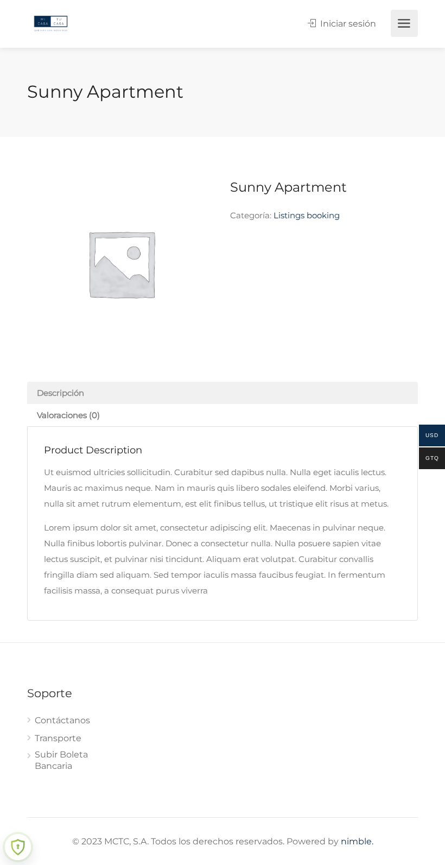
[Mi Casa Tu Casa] (50, 22)
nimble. (357, 841)
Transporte (58, 738)
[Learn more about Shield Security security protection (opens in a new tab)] (18, 847)
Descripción (60, 393)
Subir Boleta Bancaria (61, 760)
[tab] (222, 393)
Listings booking (307, 215)
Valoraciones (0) (68, 415)
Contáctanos (62, 720)
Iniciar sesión (347, 23)
